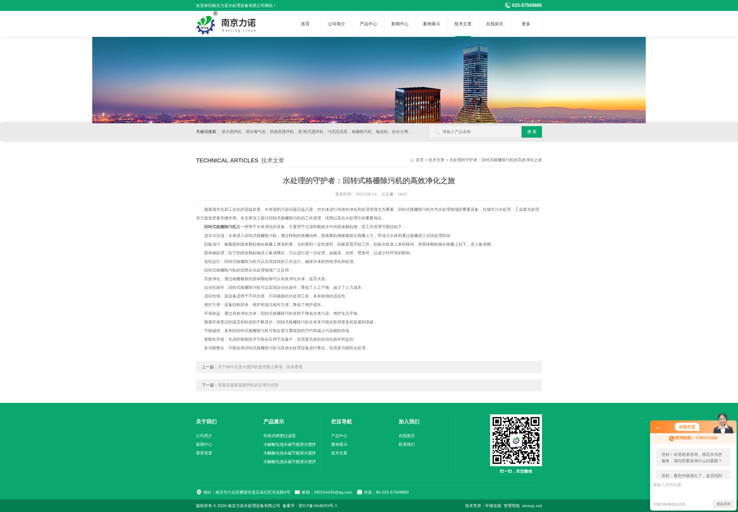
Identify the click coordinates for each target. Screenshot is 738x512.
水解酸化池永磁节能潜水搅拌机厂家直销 (289, 454)
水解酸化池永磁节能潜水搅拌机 (289, 463)
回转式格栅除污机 (220, 227)
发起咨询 (724, 504)
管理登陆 (512, 506)
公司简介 (336, 24)
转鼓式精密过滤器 (279, 436)
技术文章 (463, 24)
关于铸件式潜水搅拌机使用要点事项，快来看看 (260, 367)
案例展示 (431, 24)
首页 (305, 24)
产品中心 (368, 24)
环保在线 (493, 506)
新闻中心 (399, 24)
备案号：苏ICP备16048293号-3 (310, 506)
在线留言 (494, 24)
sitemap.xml (532, 506)
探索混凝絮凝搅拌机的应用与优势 (248, 385)
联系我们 (407, 444)
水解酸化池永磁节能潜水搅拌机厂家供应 (289, 445)
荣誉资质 (204, 453)
